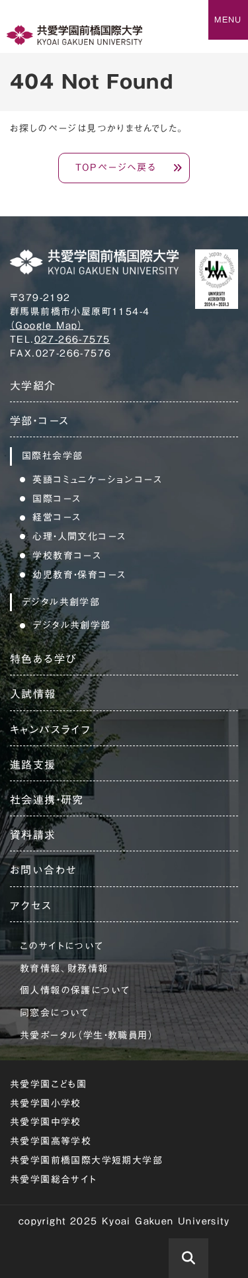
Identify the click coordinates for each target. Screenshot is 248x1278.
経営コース (56, 517)
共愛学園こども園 (48, 1084)
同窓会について (54, 1012)
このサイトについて (62, 946)
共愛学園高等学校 (50, 1141)
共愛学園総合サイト (53, 1179)
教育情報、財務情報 (64, 968)
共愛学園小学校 (45, 1103)
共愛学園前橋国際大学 (74, 35)
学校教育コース (66, 555)
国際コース (56, 498)
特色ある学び (43, 659)
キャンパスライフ (50, 729)
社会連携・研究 (47, 799)
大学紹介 (33, 385)
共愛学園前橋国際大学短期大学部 (86, 1160)
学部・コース (39, 420)
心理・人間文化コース (79, 536)
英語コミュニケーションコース (97, 479)
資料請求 (33, 835)
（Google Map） (46, 325)
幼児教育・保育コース (79, 574)
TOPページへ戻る (116, 167)
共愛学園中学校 (45, 1122)
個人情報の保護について (75, 990)
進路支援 (33, 764)
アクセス (31, 905)
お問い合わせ (43, 870)
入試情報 (33, 694)
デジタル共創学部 (71, 625)
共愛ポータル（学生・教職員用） (86, 1035)
